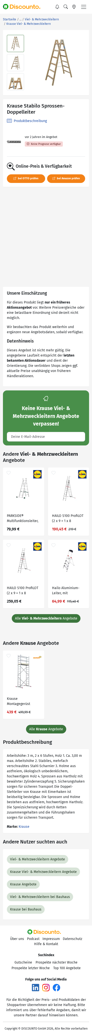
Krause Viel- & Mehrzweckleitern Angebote (43, 872)
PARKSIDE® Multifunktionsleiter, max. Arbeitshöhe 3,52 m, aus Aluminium (22, 519)
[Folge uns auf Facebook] (56, 987)
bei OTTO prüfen (27, 178)
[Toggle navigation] (83, 6)
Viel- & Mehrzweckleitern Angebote (37, 859)
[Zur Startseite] (24, 7)
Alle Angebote (46, 618)
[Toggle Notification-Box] (57, 7)
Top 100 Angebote (67, 968)
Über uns (17, 939)
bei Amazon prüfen (68, 178)
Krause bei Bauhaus (25, 909)
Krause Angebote (23, 884)
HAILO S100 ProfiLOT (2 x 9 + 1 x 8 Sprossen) (67, 519)
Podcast (33, 939)
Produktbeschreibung (30, 121)
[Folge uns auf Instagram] (46, 987)
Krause (24, 827)
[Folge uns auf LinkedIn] (35, 987)
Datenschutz (72, 939)
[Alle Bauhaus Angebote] (14, 142)
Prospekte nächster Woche (57, 962)
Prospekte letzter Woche (31, 968)
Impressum (51, 939)
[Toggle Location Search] (74, 7)
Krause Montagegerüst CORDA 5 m (18, 702)
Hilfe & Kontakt (46, 944)
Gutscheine (23, 962)
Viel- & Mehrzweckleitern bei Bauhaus (40, 897)
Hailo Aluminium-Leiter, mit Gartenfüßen (65, 591)
